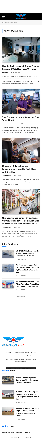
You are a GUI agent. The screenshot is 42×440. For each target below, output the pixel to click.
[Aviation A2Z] (21, 16)
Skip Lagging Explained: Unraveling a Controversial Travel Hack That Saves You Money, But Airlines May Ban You (20, 220)
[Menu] (3, 16)
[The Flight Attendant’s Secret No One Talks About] (21, 101)
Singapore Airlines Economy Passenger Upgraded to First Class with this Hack (19, 169)
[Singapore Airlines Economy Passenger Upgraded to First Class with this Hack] (21, 150)
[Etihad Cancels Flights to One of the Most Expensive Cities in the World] (8, 380)
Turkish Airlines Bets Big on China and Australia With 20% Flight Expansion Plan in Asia (27, 395)
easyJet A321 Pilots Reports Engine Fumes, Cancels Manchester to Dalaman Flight (27, 412)
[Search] (39, 16)
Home (4, 22)
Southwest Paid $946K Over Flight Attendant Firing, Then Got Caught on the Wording (27, 284)
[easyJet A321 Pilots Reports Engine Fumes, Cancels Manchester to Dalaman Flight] (8, 411)
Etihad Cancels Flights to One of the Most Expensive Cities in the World (27, 380)
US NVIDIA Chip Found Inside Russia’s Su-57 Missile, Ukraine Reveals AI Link (27, 253)
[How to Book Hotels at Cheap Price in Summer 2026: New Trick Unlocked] (21, 49)
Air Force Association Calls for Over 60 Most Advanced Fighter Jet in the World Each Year (27, 268)
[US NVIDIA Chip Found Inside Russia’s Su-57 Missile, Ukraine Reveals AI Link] (8, 254)
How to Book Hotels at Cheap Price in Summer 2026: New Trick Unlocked (20, 67)
